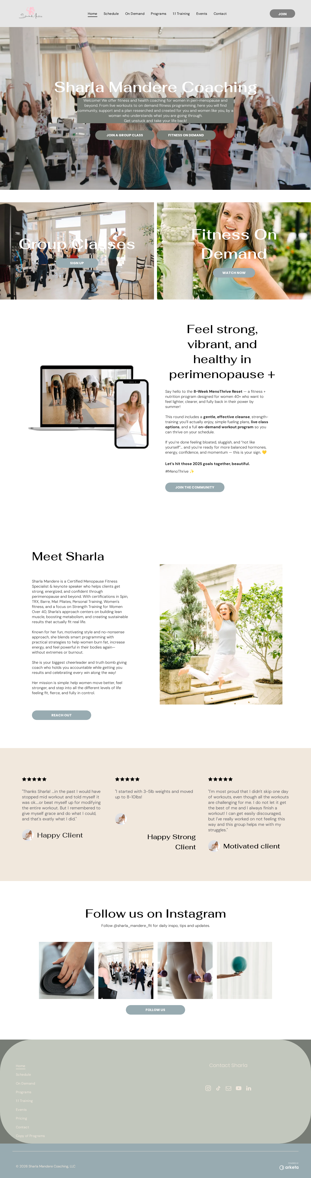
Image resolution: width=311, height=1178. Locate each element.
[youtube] (238, 1089)
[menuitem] (92, 13)
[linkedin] (249, 1089)
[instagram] (208, 1089)
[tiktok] (218, 1089)
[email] (228, 1089)
